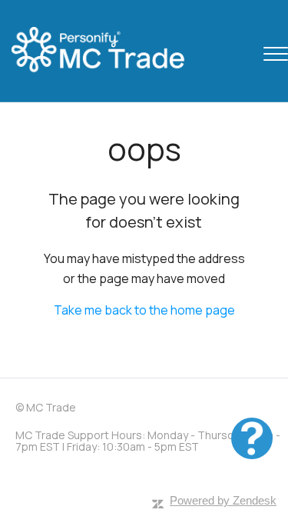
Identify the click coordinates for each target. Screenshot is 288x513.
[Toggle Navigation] (275, 50)
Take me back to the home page (144, 309)
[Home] (111, 50)
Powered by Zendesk (223, 500)
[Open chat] (252, 438)
